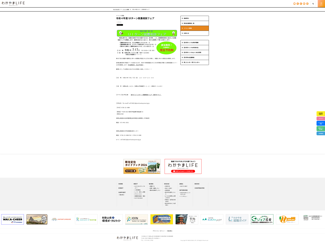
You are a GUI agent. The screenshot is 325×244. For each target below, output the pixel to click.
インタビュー (183, 196)
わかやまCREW (138, 198)
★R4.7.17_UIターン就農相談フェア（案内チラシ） (146, 95)
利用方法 (167, 186)
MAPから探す (183, 186)
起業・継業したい (154, 188)
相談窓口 (186, 18)
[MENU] (321, 3)
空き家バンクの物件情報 (191, 42)
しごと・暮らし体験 (140, 192)
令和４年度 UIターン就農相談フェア (135, 18)
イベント (119, 22)
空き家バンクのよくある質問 (192, 52)
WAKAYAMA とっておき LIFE (185, 193)
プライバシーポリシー (159, 231)
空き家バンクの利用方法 (191, 47)
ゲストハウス (138, 194)
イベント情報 (188, 28)
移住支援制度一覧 (189, 23)
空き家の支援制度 (189, 57)
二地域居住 (137, 190)
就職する (152, 186)
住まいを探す (168, 188)
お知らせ (186, 33)
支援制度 (167, 190)
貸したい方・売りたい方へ (192, 62)
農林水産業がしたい (155, 190)
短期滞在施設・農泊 (140, 196)
